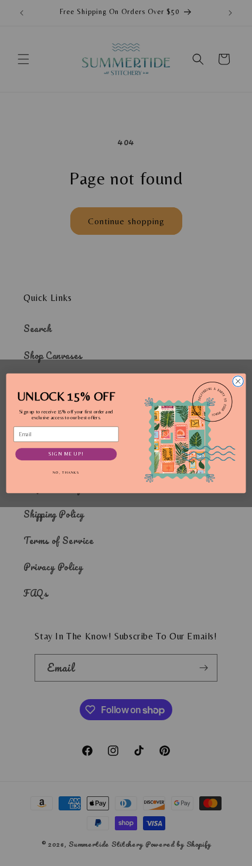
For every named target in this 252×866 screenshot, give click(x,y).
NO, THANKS (66, 472)
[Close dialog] (238, 380)
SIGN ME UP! (66, 454)
